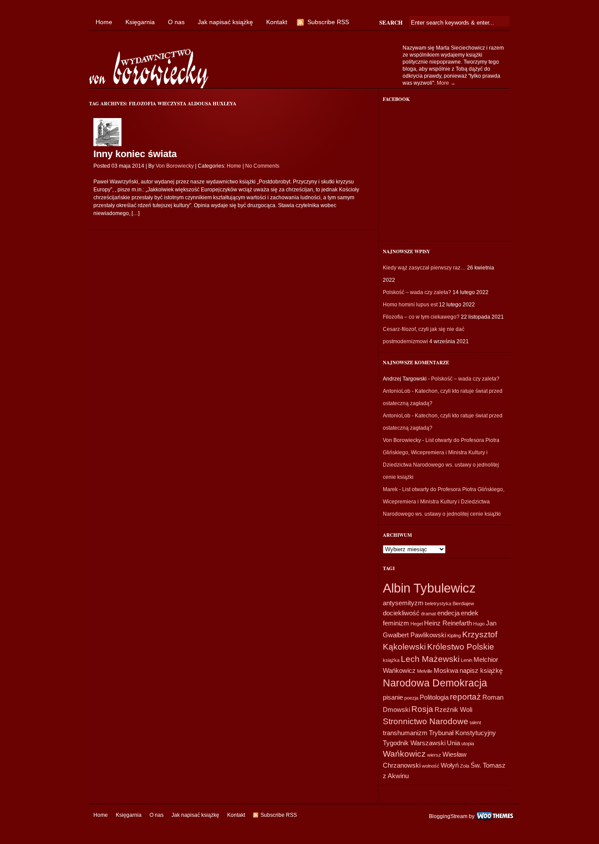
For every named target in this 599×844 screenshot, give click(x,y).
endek (469, 613)
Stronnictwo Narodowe (425, 721)
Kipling (454, 635)
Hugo (479, 623)
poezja (411, 697)
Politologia (434, 697)
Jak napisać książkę (225, 21)
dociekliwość (401, 613)
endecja (448, 613)
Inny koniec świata (135, 153)
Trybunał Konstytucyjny (462, 732)
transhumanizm (405, 732)
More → (446, 83)
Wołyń (450, 765)
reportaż (465, 696)
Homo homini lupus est (410, 305)
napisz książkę (481, 670)
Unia (453, 743)
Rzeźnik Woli (453, 709)
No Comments (262, 166)
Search (391, 22)
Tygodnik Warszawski (414, 743)
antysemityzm (403, 603)
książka (391, 660)
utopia (467, 743)
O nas (176, 21)
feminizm (396, 623)
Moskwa (446, 670)
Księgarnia (140, 21)
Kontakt (276, 21)
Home (104, 21)
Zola (464, 766)
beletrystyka (438, 603)
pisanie (393, 697)
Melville (424, 671)
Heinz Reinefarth (448, 623)
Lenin (466, 660)
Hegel (416, 623)
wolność (430, 766)
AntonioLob (396, 391)
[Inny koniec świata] (107, 144)
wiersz (434, 755)
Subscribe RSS (328, 21)
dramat (428, 613)
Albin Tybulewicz (429, 588)
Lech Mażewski (430, 659)
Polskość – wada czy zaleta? (417, 292)
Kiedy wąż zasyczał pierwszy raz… (424, 268)
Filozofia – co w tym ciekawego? (421, 317)
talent (475, 722)
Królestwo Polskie (460, 646)
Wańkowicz (404, 753)
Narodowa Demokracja (435, 683)
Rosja (422, 709)
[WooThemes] (495, 816)
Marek (390, 489)
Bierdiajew (463, 603)
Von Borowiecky (175, 166)
